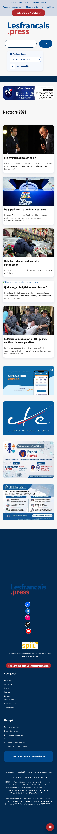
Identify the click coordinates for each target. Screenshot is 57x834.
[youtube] (28, 631)
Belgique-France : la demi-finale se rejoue (25, 209)
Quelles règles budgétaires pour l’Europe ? (25, 287)
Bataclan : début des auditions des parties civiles (21, 262)
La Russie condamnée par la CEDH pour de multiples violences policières (25, 340)
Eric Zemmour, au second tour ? (20, 157)
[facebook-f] (27, 604)
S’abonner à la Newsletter (28, 12)
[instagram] (27, 617)
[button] (50, 827)
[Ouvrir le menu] (48, 61)
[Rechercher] (45, 44)
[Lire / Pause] (12, 66)
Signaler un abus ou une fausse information (28, 665)
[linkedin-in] (27, 611)
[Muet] (18, 66)
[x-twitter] (27, 624)
